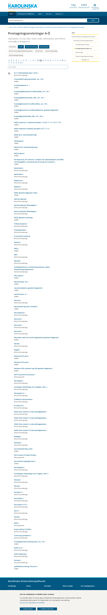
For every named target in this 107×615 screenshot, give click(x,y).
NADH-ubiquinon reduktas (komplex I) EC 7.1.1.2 (31, 129)
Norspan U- (18, 492)
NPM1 (16, 523)
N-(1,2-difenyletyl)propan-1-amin (26, 73)
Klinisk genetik (44, 47)
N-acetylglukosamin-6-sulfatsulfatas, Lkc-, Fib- (30, 104)
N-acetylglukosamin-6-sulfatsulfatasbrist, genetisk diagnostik (36, 110)
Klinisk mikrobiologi (51, 51)
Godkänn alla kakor (47, 609)
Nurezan (17, 560)
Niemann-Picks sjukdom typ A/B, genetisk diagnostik (33, 368)
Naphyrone (18, 180)
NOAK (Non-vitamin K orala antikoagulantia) (30, 412)
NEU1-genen (18, 276)
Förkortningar (79, 52)
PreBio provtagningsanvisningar (84, 56)
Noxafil (16, 517)
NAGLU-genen (19, 153)
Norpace (17, 480)
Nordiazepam (19, 467)
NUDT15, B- (18, 548)
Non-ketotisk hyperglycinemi (24, 461)
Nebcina (17, 242)
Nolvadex (17, 443)
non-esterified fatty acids (23, 449)
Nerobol (17, 261)
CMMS (21, 47)
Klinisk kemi (39, 51)
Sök (93, 20)
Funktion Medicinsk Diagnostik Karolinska (31, 27)
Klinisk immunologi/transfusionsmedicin (20, 51)
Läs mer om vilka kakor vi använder (32, 603)
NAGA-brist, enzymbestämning (25, 135)
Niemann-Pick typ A (21, 356)
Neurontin (17, 319)
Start (10, 27)
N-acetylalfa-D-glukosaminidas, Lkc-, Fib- (28, 79)
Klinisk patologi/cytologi (16, 55)
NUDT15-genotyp (20, 554)
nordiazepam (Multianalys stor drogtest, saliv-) (31, 474)
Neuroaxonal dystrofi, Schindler (25, 307)
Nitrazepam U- (19, 393)
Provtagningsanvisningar (76, 27)
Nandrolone (18, 168)
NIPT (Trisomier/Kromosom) (24, 375)
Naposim (17, 187)
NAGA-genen (18, 141)
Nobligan (17, 436)
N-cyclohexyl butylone (22, 236)
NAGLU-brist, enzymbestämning (25, 147)
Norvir (16, 511)
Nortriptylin (18, 498)
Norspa (16, 486)
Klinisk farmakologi (31, 47)
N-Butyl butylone (20, 224)
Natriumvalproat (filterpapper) (25, 205)
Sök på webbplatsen (16, 20)
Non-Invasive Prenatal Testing (24, 455)
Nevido (16, 344)
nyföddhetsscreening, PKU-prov (25, 566)
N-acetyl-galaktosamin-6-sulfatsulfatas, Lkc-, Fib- (31, 91)
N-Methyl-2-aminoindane (23, 399)
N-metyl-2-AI (18, 406)
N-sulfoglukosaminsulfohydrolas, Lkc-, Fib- (29, 542)
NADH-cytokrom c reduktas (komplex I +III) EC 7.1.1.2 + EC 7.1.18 (37, 122)
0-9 (21, 63)
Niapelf (16, 350)
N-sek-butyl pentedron (22, 535)
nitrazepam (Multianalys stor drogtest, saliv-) (30, 387)
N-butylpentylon (20, 230)
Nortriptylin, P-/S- (20, 505)
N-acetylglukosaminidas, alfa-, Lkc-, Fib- (28, 116)
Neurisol (17, 300)
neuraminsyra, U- (20, 294)
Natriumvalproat (20, 199)
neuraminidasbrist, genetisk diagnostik (28, 288)
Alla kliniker (12, 47)
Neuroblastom (19, 313)
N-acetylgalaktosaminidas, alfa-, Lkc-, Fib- (29, 98)
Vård (15, 27)
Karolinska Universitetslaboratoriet (56, 27)
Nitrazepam (18, 381)
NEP (15, 255)
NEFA (16, 249)
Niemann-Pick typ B (21, 362)
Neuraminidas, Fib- (21, 282)
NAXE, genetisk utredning (23, 218)
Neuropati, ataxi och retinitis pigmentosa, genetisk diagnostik (36, 337)
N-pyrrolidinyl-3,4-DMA (22, 529)
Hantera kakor (28, 609)
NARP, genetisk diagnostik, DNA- (25, 193)
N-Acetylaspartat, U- (21, 85)
